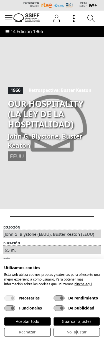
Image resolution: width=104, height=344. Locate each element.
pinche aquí (83, 284)
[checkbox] (9, 298)
